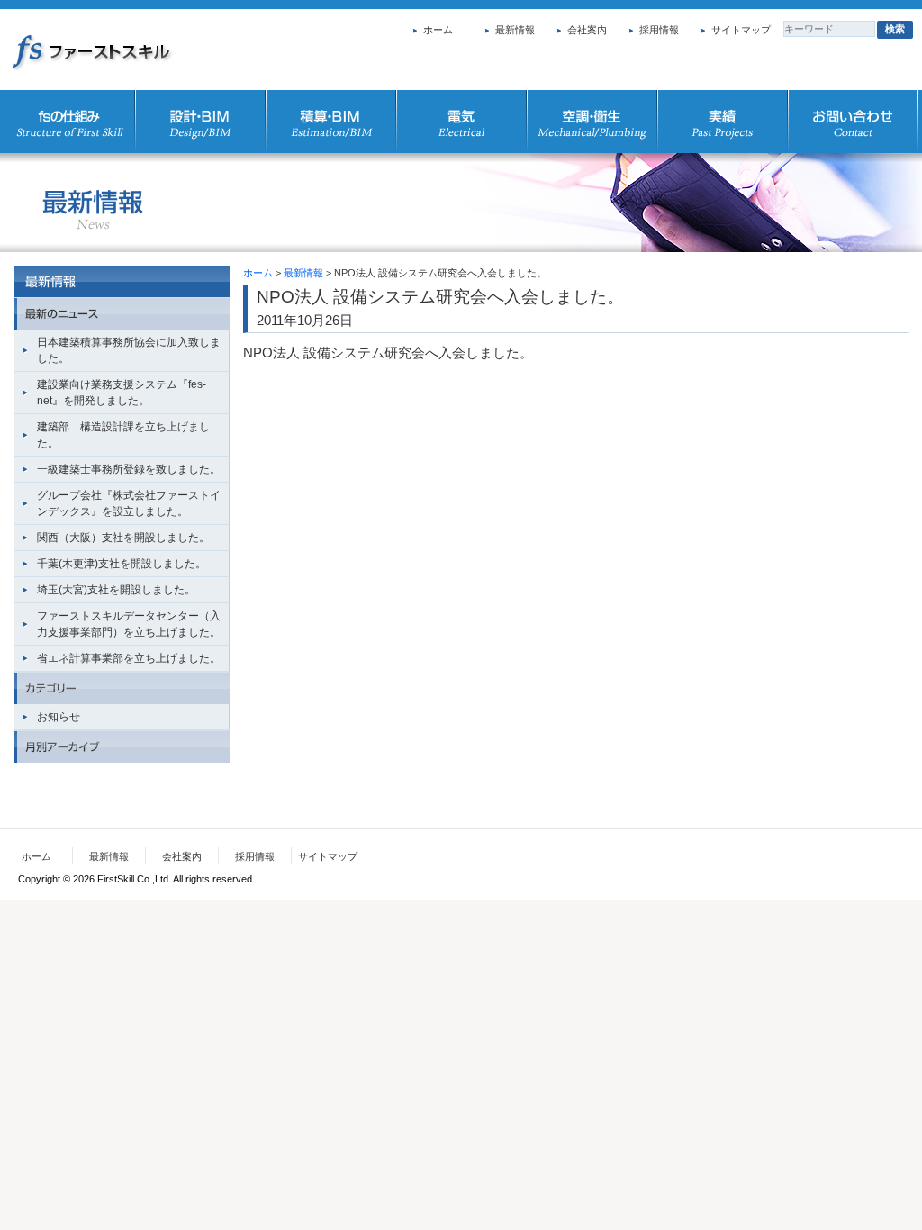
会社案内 (587, 29)
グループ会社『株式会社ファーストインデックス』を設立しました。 (129, 503)
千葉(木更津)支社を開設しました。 (121, 563)
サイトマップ (741, 29)
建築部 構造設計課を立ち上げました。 (123, 435)
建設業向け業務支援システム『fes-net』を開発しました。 (121, 392)
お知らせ (58, 716)
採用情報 (659, 29)
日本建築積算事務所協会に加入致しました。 (129, 350)
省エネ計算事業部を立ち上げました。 (129, 658)
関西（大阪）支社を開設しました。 (123, 537)
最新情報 (515, 29)
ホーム (438, 29)
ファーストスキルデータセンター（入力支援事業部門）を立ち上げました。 (129, 624)
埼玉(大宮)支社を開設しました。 (116, 589)
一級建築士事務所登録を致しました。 (129, 469)
